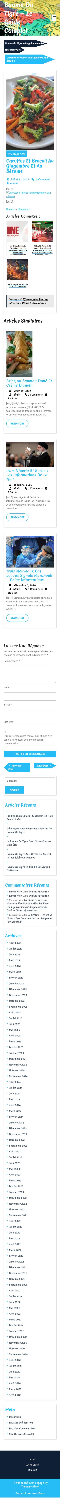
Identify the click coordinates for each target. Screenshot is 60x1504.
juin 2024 (14, 1093)
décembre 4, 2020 (25, 585)
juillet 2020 (15, 1366)
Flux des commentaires (22, 1428)
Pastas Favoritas (39, 891)
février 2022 (16, 1255)
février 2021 (16, 1325)
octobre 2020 (17, 1348)
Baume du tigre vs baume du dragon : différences (29, 868)
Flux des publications (21, 1422)
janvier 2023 (16, 1192)
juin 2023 (14, 1163)
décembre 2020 (18, 1337)
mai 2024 (14, 1099)
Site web (8, 721)
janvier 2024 (16, 1122)
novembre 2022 (18, 1203)
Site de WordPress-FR (21, 1434)
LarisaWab (15, 891)
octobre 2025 (17, 1000)
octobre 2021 (17, 1279)
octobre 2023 (17, 1140)
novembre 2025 (18, 995)
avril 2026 (15, 966)
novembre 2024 (18, 1064)
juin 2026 (14, 954)
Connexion (15, 1417)
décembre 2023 (18, 1128)
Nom (7, 687)
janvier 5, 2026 (23, 484)
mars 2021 (15, 1319)
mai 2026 (14, 960)
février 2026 (16, 977)
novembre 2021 (18, 1273)
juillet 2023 (15, 1157)
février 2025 (16, 1047)
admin (14, 183)
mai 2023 (14, 1169)
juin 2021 (14, 1302)
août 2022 (15, 1221)
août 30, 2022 (22, 391)
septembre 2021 (18, 1284)
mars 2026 (15, 972)
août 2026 (15, 943)
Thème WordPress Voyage (28, 1483)
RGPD (33, 1459)
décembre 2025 (18, 989)
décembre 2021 (18, 1267)
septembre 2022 (18, 1215)
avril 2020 (15, 1383)
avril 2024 (15, 1105)
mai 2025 (14, 1030)
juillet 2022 (15, 1227)
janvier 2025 (16, 1053)
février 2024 (16, 1116)
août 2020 (15, 1360)
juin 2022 (14, 1232)
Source (10, 209)
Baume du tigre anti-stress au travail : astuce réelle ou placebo (29, 855)
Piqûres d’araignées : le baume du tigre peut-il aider (30, 817)
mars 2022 (15, 1250)
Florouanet (24, 209)
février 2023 (16, 1186)
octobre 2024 (17, 1070)
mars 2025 (15, 1041)
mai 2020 (14, 1377)
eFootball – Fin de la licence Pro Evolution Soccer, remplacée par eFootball (30, 918)
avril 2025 (15, 1035)
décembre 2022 (18, 1197)
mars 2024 (15, 1111)
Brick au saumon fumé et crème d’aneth (29, 383)
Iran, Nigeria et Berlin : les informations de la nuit (27, 475)
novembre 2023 (18, 1134)
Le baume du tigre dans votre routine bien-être (29, 843)
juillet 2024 (15, 1087)
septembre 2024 (18, 1076)
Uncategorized (13, 49)
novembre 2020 (18, 1342)
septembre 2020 (18, 1354)
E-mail (8, 704)
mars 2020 (15, 1389)
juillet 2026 (15, 948)
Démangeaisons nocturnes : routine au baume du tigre (29, 830)
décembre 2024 (18, 1058)
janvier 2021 (16, 1331)
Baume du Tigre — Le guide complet (18, 18)
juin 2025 (14, 1024)
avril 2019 (15, 1394)
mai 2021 (14, 1308)
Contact (32, 1470)
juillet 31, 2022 (20, 179)
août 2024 (15, 1082)
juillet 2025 (15, 1018)
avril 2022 (15, 1244)
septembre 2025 (18, 1006)
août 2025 (15, 1012)
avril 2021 (15, 1313)
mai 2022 (14, 1238)
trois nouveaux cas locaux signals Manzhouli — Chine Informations (29, 575)
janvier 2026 (16, 983)
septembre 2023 (18, 1145)
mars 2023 (15, 1180)
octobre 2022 (17, 1209)
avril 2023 (15, 1174)
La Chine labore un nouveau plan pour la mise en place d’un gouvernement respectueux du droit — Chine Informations (27, 905)
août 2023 (15, 1151)
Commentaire (12, 661)
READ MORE (19, 425)
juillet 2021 (15, 1296)
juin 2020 (14, 1371)
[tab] (54, 18)
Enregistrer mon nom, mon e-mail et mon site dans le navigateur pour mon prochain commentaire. (28, 740)
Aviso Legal (32, 1464)
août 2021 (15, 1290)
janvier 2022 (16, 1261)
